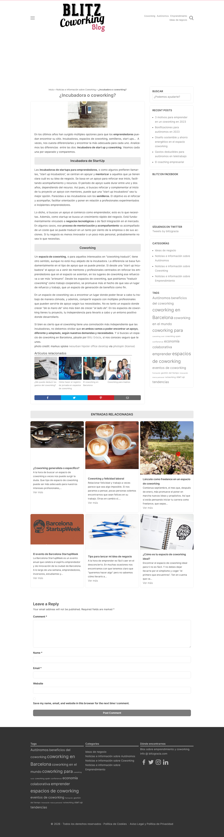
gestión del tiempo (170, 373)
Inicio (51, 89)
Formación (156, 373)
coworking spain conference (48, 778)
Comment (40, 616)
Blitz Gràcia (94, 337)
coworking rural (158, 336)
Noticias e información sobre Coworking (76, 89)
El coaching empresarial (169, 162)
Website (38, 683)
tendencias (160, 382)
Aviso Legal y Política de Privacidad (151, 823)
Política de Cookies (115, 823)
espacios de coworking (54, 790)
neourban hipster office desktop (88, 346)
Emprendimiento (178, 16)
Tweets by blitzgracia (165, 231)
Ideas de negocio (178, 20)
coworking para (167, 330)
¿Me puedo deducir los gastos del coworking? (45, 383)
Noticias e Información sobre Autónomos (110, 756)
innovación (184, 373)
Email (37, 668)
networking (170, 377)
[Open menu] (32, 18)
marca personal (158, 377)
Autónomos (163, 16)
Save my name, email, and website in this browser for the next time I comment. (81, 703)
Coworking (149, 16)
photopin (118, 346)
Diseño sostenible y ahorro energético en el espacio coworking (171, 142)
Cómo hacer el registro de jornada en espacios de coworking (70, 385)
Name (37, 652)
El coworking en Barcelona (90, 383)
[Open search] (191, 18)
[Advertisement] (112, 58)
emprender (161, 354)
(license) (130, 346)
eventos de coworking (169, 368)
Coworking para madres (119, 382)
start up (180, 377)
